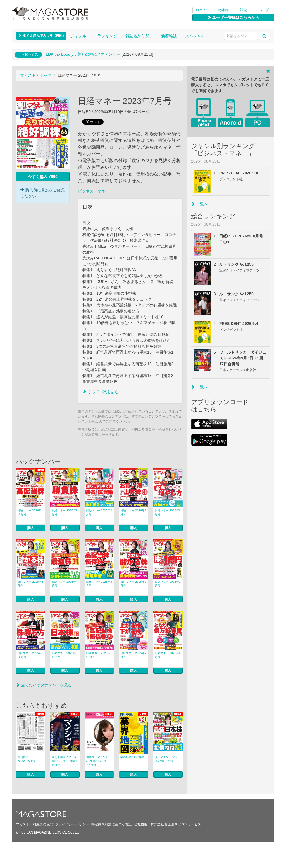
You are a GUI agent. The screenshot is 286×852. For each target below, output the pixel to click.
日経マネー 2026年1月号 (168, 583)
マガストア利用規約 (31, 824)
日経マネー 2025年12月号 (29, 655)
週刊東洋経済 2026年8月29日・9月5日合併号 (64, 760)
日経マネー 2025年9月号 (133, 655)
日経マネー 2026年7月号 (133, 512)
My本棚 (223, 10)
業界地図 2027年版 (132, 757)
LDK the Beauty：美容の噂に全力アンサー (83, 54)
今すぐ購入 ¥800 (43, 176)
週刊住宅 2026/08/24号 (26, 758)
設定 (243, 10)
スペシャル (195, 36)
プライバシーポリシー (72, 824)
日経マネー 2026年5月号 (30, 583)
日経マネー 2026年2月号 (133, 583)
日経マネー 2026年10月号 (29, 512)
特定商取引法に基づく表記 (111, 824)
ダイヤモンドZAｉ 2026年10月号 (166, 758)
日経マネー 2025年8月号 (168, 655)
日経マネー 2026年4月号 (65, 583)
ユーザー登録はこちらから (235, 17)
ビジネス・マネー (93, 191)
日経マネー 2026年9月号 (65, 512)
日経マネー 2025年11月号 (64, 655)
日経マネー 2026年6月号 (168, 512)
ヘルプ (264, 10)
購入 (30, 528)
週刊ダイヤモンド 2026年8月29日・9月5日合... (98, 760)
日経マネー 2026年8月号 (99, 512)
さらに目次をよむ (102, 391)
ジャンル (78, 36)
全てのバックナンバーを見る (46, 685)
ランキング (107, 36)
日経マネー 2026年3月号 (99, 583)
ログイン (202, 10)
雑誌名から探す (139, 36)
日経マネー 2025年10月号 (98, 655)
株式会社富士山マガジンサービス (176, 824)
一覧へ (201, 204)
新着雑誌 (169, 36)
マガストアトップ (35, 75)
